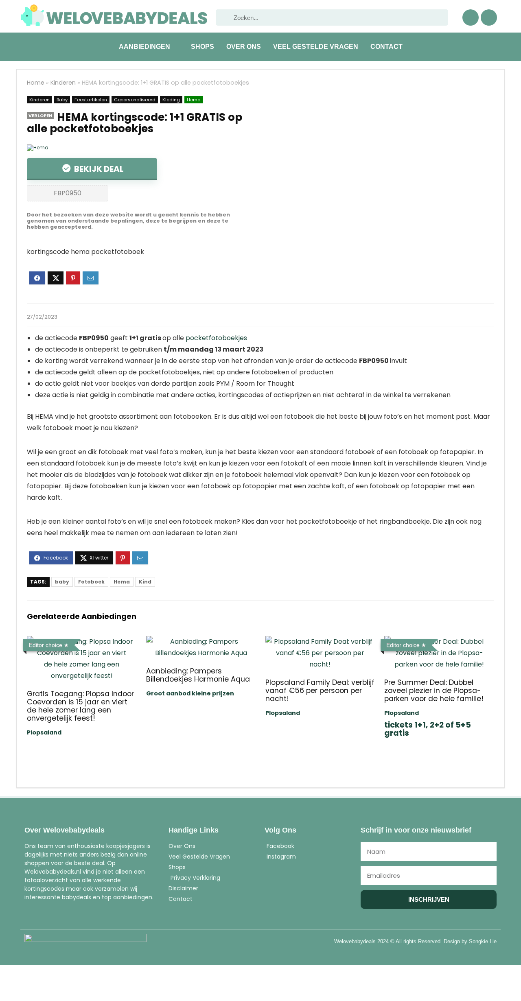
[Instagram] (489, 17)
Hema (194, 99)
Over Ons (243, 46)
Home (35, 83)
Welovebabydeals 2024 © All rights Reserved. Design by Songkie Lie (415, 941)
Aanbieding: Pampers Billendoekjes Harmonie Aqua (198, 675)
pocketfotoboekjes (216, 338)
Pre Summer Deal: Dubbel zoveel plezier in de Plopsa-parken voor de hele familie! (434, 691)
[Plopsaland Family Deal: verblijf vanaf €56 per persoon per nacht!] (320, 641)
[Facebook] (470, 17)
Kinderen (63, 83)
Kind (145, 581)
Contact (386, 46)
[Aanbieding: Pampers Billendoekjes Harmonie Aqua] (201, 641)
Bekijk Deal (98, 169)
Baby (62, 99)
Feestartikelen (90, 99)
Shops (202, 46)
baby (62, 581)
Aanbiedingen (144, 46)
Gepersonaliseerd (134, 99)
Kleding (171, 99)
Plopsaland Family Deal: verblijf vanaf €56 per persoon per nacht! (319, 691)
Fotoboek (91, 581)
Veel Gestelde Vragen (315, 46)
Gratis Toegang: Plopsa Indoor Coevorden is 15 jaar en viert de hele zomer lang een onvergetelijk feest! (80, 706)
